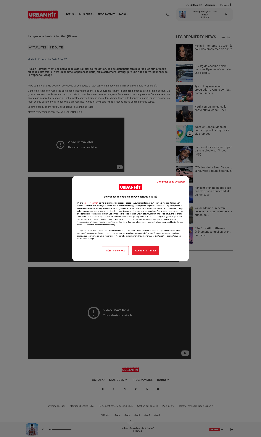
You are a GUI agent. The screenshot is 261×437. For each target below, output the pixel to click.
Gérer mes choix (115, 250)
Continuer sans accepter (171, 181)
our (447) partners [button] (91, 202)
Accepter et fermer (145, 250)
